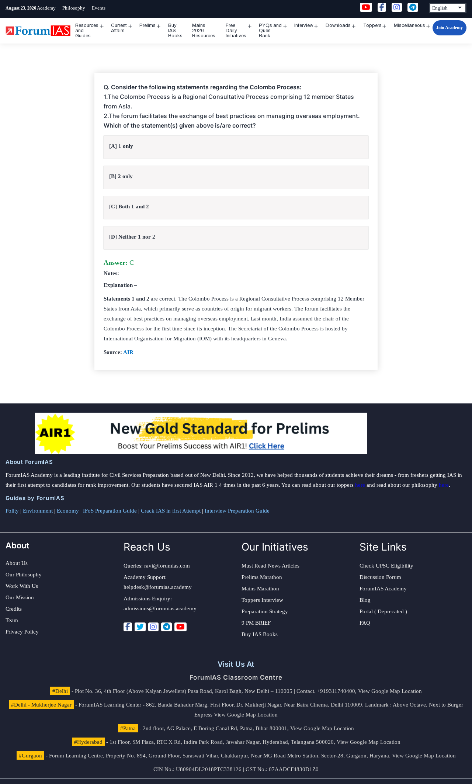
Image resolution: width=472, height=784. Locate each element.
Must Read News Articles (270, 566)
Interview (303, 25)
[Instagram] (153, 626)
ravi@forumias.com (167, 566)
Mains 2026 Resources (203, 30)
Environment (38, 511)
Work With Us (22, 586)
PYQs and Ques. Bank (270, 30)
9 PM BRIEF (256, 623)
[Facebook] (128, 626)
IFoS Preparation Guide (110, 511)
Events (98, 8)
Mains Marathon (260, 589)
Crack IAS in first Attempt (171, 511)
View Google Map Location (390, 691)
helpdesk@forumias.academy (158, 587)
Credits (14, 609)
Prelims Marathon (262, 577)
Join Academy (449, 27)
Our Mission (20, 597)
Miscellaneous (409, 25)
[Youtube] (180, 626)
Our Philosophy (24, 574)
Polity (12, 511)
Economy (68, 511)
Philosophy (73, 8)
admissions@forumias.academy (160, 608)
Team (12, 620)
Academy (46, 8)
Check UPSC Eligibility (386, 566)
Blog (365, 600)
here (360, 485)
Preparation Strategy (265, 611)
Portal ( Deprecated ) (383, 611)
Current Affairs (119, 28)
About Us (17, 563)
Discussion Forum (380, 577)
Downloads (338, 25)
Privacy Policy (22, 632)
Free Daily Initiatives (236, 30)
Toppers (372, 25)
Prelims (147, 25)
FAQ (365, 623)
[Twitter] (140, 626)
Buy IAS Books (175, 30)
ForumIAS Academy (383, 589)
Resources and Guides (86, 30)
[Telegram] (166, 626)
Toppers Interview (262, 600)
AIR (128, 352)
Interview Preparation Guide (237, 511)
